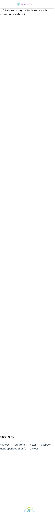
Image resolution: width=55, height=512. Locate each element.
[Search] (48, 4)
